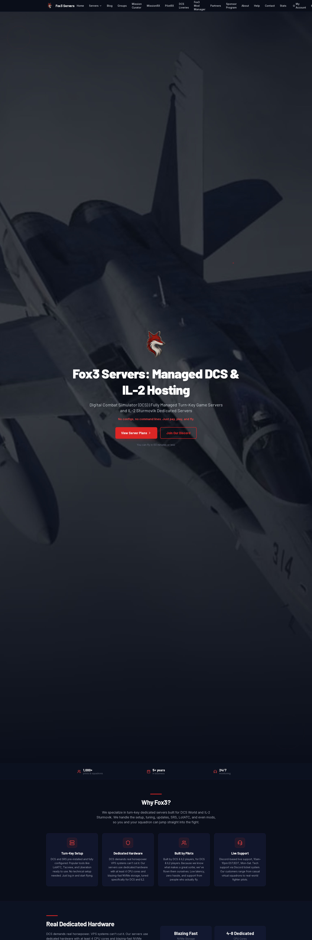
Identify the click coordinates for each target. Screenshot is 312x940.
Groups (122, 5)
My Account (301, 5)
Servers (94, 5)
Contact (270, 5)
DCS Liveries (184, 5)
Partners (215, 5)
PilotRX (169, 5)
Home (80, 5)
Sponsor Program (231, 5)
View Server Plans (134, 433)
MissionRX (153, 5)
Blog (109, 5)
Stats (283, 5)
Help (257, 5)
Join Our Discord (178, 433)
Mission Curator (137, 5)
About (245, 5)
